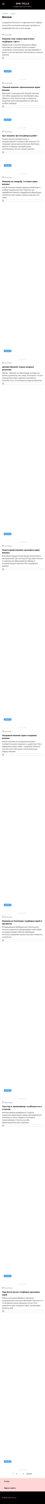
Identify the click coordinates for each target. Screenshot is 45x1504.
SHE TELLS (22, 3)
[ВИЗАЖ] (22, 74)
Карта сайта (9, 1488)
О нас (6, 1481)
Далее (29, 1474)
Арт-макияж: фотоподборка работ (19, 136)
